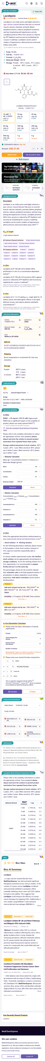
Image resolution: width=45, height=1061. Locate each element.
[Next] (43, 188)
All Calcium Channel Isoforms (13, 240)
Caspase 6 (31, 252)
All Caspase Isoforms (10, 249)
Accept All (29, 1056)
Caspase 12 (7, 259)
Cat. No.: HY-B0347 (10, 11)
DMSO (30, 423)
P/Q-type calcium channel (26, 243)
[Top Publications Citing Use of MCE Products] (22, 172)
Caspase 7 (7, 256)
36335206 (28, 399)
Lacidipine (6, 1019)
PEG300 (11, 590)
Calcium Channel (24, 246)
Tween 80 (24, 683)
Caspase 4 (15, 252)
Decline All (11, 1056)
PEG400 (16, 683)
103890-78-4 (18, 55)
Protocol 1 (8, 584)
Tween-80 (25, 590)
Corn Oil (11, 610)
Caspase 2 (31, 249)
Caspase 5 (23, 252)
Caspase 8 (15, 256)
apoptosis (30, 35)
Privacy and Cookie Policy (11, 1051)
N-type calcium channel (33, 240)
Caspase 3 (7, 252)
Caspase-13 (31, 259)
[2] (37, 224)
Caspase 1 (23, 249)
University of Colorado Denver (11, 403)
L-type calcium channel (10, 243)
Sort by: (5, 393)
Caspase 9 (23, 256)
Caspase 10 (31, 256)
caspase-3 (7, 40)
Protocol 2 (8, 604)
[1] (36, 224)
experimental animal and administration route (23, 539)
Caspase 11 (22, 259)
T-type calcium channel (10, 246)
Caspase (15, 259)
